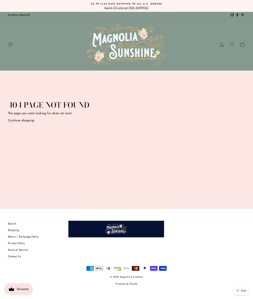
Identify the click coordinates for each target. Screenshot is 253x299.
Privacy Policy (16, 243)
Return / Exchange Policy (23, 237)
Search (12, 223)
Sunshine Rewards (19, 15)
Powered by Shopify (126, 284)
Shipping (13, 230)
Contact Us (14, 256)
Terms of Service (18, 250)
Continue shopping (21, 120)
